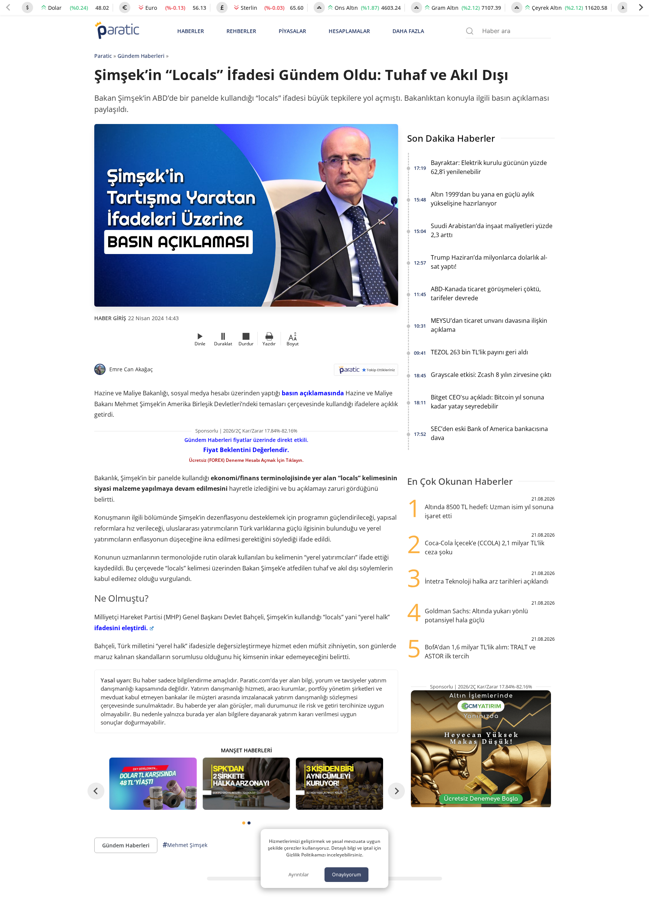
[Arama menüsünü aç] (469, 31)
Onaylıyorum (346, 874)
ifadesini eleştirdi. (121, 628)
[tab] (243, 822)
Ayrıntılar (298, 874)
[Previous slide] (8, 8)
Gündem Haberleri (141, 55)
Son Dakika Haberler (451, 138)
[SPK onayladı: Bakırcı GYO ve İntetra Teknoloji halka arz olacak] (246, 784)
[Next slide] (641, 8)
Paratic (103, 55)
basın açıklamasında (313, 393)
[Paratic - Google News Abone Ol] (366, 372)
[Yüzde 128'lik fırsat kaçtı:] (339, 784)
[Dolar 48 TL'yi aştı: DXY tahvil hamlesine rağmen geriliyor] (152, 784)
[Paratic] (116, 31)
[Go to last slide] (96, 790)
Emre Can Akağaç (131, 369)
